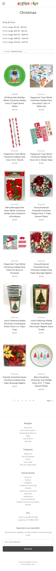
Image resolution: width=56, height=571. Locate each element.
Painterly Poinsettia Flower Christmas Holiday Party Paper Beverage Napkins (14, 380)
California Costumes (28, 491)
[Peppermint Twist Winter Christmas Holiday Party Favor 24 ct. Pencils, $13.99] (14, 132)
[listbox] (19, 52)
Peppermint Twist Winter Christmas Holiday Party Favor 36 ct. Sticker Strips (41, 157)
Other (28, 459)
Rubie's (28, 480)
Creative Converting (28, 485)
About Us (28, 428)
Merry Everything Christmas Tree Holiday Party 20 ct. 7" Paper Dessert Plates (41, 381)
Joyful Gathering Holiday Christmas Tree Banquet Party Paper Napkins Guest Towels (41, 325)
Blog (28, 436)
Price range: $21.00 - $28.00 (15, 34)
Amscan (28, 477)
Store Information (28, 430)
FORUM (28, 488)
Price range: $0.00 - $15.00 (15, 27)
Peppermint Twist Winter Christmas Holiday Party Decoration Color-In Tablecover (41, 102)
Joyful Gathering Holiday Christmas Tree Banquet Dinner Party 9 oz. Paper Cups (15, 325)
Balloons (28, 454)
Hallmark (28, 494)
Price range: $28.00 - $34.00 (15, 38)
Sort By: (7, 51)
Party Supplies (28, 456)
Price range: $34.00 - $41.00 (15, 42)
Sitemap (28, 441)
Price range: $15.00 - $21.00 (15, 31)
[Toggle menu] (3, 3)
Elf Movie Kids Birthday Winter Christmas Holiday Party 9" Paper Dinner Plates (15, 102)
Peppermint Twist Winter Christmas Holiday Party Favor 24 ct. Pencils (15, 157)
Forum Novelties (28, 499)
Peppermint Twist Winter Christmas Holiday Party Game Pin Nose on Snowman (15, 268)
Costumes (28, 462)
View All (28, 505)
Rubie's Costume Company (28, 502)
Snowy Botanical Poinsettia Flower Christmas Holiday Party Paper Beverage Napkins (41, 268)
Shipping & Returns (28, 433)
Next (49, 401)
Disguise (28, 483)
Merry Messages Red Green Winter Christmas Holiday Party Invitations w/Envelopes (14, 212)
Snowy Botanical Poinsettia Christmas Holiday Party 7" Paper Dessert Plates (41, 212)
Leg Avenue (28, 496)
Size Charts (28, 439)
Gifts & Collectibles (28, 465)
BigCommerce (32, 562)
